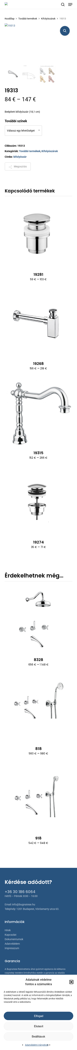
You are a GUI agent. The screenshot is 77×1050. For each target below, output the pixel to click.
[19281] (39, 234)
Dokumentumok (14, 939)
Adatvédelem (12, 943)
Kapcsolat (10, 934)
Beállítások (38, 1036)
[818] (39, 708)
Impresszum (12, 948)
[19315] (39, 412)
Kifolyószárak (48, 18)
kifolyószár (20, 156)
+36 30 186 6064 (20, 891)
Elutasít (38, 1026)
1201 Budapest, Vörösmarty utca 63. (37, 908)
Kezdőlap (9, 18)
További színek (16, 121)
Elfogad (38, 1015)
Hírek (8, 930)
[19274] (39, 501)
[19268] (39, 323)
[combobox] (23, 130)
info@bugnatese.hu (23, 904)
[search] (62, 4)
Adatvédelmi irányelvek (36, 1045)
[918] (39, 797)
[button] (71, 982)
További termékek (27, 18)
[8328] (39, 619)
